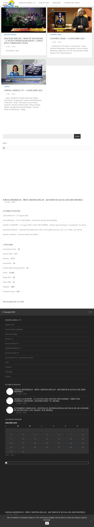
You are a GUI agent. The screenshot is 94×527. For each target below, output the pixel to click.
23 (11, 447)
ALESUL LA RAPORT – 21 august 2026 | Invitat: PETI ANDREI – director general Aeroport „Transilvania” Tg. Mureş (44, 225)
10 (23, 439)
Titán (17, 51)
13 (59, 439)
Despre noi (9, 339)
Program (56, 3)
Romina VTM (55, 53)
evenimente (10, 51)
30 (11, 451)
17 (23, 443)
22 (83, 443)
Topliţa (23, 109)
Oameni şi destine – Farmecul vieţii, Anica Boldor (20, 234)
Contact (20, 8)
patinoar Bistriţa (34, 105)
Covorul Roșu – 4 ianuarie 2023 (67, 38)
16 (11, 443)
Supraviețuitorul (66, 53)
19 (47, 443)
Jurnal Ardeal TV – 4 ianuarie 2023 (23, 90)
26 (47, 447)
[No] (91, 521)
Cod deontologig (11, 334)
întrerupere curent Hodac (28, 102)
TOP (90, 312)
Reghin (6, 107)
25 (35, 447)
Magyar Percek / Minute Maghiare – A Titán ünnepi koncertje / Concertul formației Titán (23, 40)
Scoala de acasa (9, 291)
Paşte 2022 (7, 277)
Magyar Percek (10, 34)
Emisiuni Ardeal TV (27, 3)
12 (47, 439)
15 (83, 439)
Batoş (8, 98)
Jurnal (7, 86)
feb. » (13, 455)
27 (59, 447)
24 (23, 447)
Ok (47, 523)
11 (35, 439)
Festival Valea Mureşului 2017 (14, 268)
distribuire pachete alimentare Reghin (24, 98)
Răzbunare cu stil (65, 51)
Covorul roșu (55, 34)
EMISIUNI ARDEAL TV (13, 348)
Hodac (15, 102)
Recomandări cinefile (80, 51)
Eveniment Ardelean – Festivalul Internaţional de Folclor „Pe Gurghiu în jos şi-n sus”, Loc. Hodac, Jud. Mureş (42, 230)
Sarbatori (6, 287)
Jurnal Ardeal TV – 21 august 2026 (15, 215)
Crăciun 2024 (8, 254)
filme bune (65, 46)
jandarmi (7, 105)
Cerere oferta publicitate (14, 329)
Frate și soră (75, 46)
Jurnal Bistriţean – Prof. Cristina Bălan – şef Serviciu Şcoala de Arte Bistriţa (30, 220)
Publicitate (44, 3)
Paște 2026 (7, 282)
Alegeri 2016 (9, 325)
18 (35, 443)
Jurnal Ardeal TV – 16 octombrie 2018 (19, 358)
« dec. (7, 455)
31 (23, 451)
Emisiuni (6, 258)
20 (59, 443)
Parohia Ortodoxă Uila (20, 105)
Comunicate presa (72, 3)
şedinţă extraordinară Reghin (21, 107)
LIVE (7, 362)
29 (83, 447)
